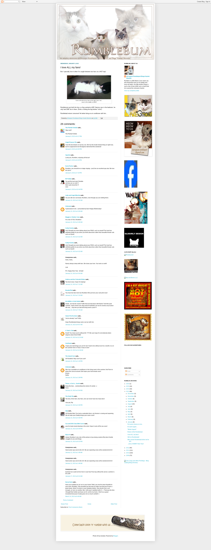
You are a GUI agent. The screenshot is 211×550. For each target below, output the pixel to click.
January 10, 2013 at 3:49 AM (73, 222)
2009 (128, 455)
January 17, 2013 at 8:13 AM (73, 476)
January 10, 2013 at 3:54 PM (73, 390)
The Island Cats (70, 356)
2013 (128, 391)
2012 (128, 448)
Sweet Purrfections (71, 316)
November (131, 396)
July (129, 406)
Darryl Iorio (68, 482)
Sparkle (67, 155)
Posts (128, 371)
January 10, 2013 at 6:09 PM (73, 429)
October (130, 399)
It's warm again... (132, 427)
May (129, 411)
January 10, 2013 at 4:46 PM (73, 418)
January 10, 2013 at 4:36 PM (73, 405)
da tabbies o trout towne (72, 301)
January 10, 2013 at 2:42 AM (73, 200)
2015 (128, 386)
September (131, 401)
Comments (130, 374)
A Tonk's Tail (69, 330)
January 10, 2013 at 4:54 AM (73, 273)
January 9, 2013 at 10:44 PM (73, 189)
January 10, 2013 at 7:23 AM (73, 295)
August (130, 404)
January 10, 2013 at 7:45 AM (73, 310)
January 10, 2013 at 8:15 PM (73, 441)
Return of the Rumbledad (135, 432)
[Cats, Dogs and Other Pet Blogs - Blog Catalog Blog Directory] (137, 462)
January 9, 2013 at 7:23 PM (73, 173)
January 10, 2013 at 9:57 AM (73, 324)
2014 (128, 389)
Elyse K (67, 434)
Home (89, 504)
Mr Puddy (68, 179)
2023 (128, 383)
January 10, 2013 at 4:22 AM (73, 237)
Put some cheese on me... (135, 424)
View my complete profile (131, 90)
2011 (128, 450)
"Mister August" (131, 429)
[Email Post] (101, 118)
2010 (128, 453)
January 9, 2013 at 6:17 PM (73, 136)
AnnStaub (68, 343)
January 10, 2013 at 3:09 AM (73, 211)
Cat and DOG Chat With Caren (74, 423)
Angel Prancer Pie (71, 142)
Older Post (114, 504)
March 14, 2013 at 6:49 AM (73, 496)
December (131, 393)
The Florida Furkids (71, 127)
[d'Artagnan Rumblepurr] (130, 187)
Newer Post (64, 504)
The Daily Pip (69, 396)
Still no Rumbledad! (133, 437)
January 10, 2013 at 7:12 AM (73, 284)
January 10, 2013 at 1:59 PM (73, 377)
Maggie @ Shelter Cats (72, 217)
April (129, 414)
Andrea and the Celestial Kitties (75, 279)
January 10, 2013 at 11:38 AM (74, 350)
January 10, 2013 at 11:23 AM (74, 337)
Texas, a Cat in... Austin (72, 383)
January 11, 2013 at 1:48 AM (73, 452)
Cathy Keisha (69, 228)
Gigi (66, 411)
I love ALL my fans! (133, 434)
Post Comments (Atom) (75, 507)
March (130, 417)
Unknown (68, 206)
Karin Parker (69, 166)
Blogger (115, 536)
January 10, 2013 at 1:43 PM (73, 361)
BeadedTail (68, 290)
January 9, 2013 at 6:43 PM (73, 160)
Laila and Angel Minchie (72, 195)
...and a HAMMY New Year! (135, 444)
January (130, 422)
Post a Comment (68, 500)
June (129, 409)
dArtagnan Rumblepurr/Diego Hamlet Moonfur (138, 77)
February (130, 419)
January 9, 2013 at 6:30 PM (73, 149)
